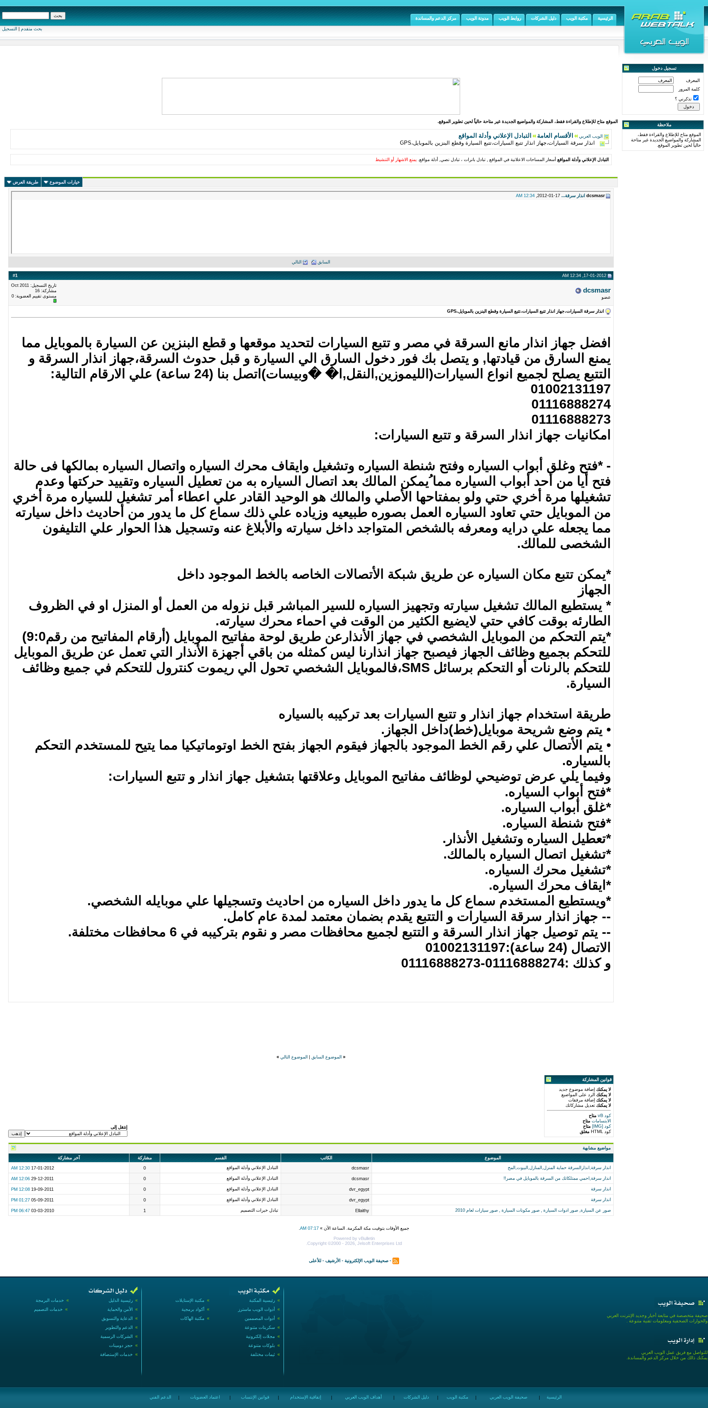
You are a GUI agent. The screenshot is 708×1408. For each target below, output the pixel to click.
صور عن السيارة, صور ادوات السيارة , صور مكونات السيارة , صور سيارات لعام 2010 (533, 1210)
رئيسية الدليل (121, 1300)
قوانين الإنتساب (254, 1396)
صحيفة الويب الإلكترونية (366, 1260)
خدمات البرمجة (50, 1300)
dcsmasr (597, 290)
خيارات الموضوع (65, 181)
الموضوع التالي (294, 1056)
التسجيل (9, 28)
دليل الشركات (415, 1396)
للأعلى (315, 1260)
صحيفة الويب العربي (507, 1396)
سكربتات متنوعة (260, 1327)
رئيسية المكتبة (262, 1300)
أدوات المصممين (260, 1318)
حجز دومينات (121, 1345)
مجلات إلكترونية (260, 1336)
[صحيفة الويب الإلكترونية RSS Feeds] (396, 1260)
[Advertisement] (311, 1022)
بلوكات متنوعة (261, 1345)
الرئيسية (553, 1396)
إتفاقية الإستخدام (305, 1396)
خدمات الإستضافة (116, 1354)
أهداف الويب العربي (363, 1396)
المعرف (693, 80)
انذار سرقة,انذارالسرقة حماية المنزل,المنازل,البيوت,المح (559, 1167)
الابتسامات (600, 1120)
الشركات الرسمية (116, 1336)
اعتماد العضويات (204, 1396)
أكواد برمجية (193, 1309)
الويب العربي (591, 136)
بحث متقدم (31, 28)
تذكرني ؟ (683, 98)
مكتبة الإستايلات (189, 1300)
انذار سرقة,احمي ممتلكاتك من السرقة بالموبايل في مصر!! (557, 1178)
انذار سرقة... (573, 195)
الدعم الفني (159, 1396)
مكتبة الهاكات (192, 1318)
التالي (297, 261)
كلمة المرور (689, 88)
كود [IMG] (601, 1126)
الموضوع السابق (326, 1056)
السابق (324, 261)
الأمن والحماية (120, 1309)
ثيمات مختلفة (262, 1354)
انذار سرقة (601, 1188)
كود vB (604, 1115)
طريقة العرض (26, 181)
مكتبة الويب (456, 1396)
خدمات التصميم (48, 1309)
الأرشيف (332, 1260)
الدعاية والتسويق (117, 1318)
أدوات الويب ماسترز (256, 1309)
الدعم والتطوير (119, 1327)
